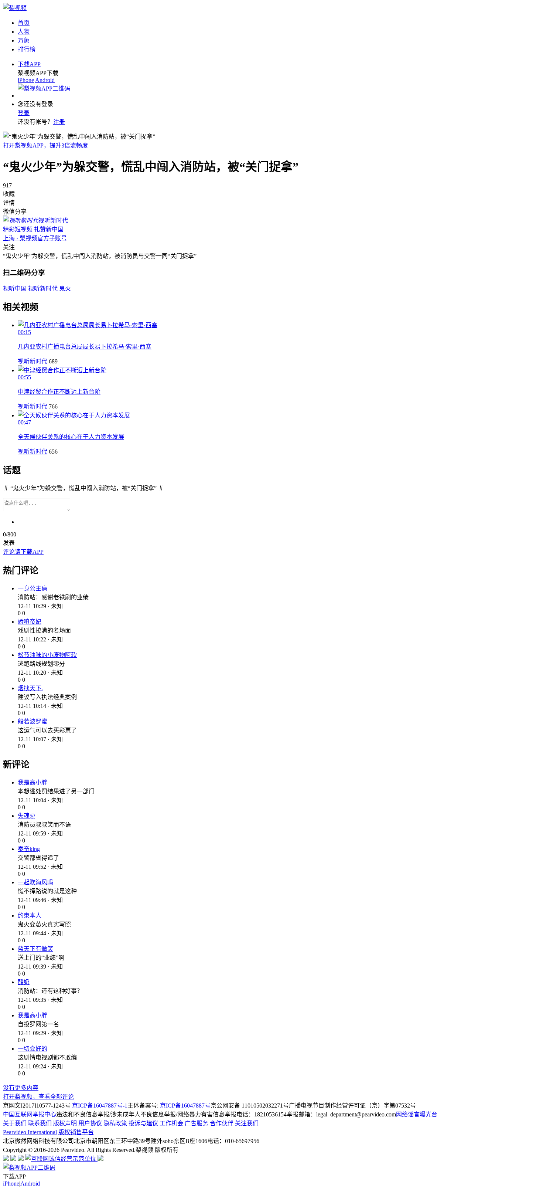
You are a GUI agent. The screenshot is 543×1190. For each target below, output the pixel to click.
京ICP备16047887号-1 (99, 1105)
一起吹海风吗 (35, 882)
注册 (59, 122)
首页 (24, 23)
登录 (24, 113)
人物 (24, 31)
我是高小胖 (32, 782)
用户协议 (90, 1123)
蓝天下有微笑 (35, 949)
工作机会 (171, 1123)
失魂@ (26, 816)
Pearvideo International (30, 1132)
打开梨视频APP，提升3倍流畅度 (45, 145)
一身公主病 (32, 588)
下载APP (29, 64)
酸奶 (24, 982)
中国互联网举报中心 (29, 1114)
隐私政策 (115, 1123)
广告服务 (196, 1123)
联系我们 (40, 1123)
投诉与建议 (143, 1123)
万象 (24, 40)
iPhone (26, 80)
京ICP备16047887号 (185, 1105)
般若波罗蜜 (32, 721)
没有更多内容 (20, 1088)
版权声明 (65, 1123)
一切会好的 (32, 1048)
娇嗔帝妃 (29, 621)
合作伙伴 (221, 1123)
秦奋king (29, 849)
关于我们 (15, 1123)
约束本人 (29, 915)
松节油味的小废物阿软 (47, 655)
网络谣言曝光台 (416, 1114)
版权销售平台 (76, 1132)
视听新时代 (32, 361)
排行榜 (26, 49)
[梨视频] (15, 8)
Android (45, 80)
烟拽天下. (30, 688)
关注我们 (247, 1123)
